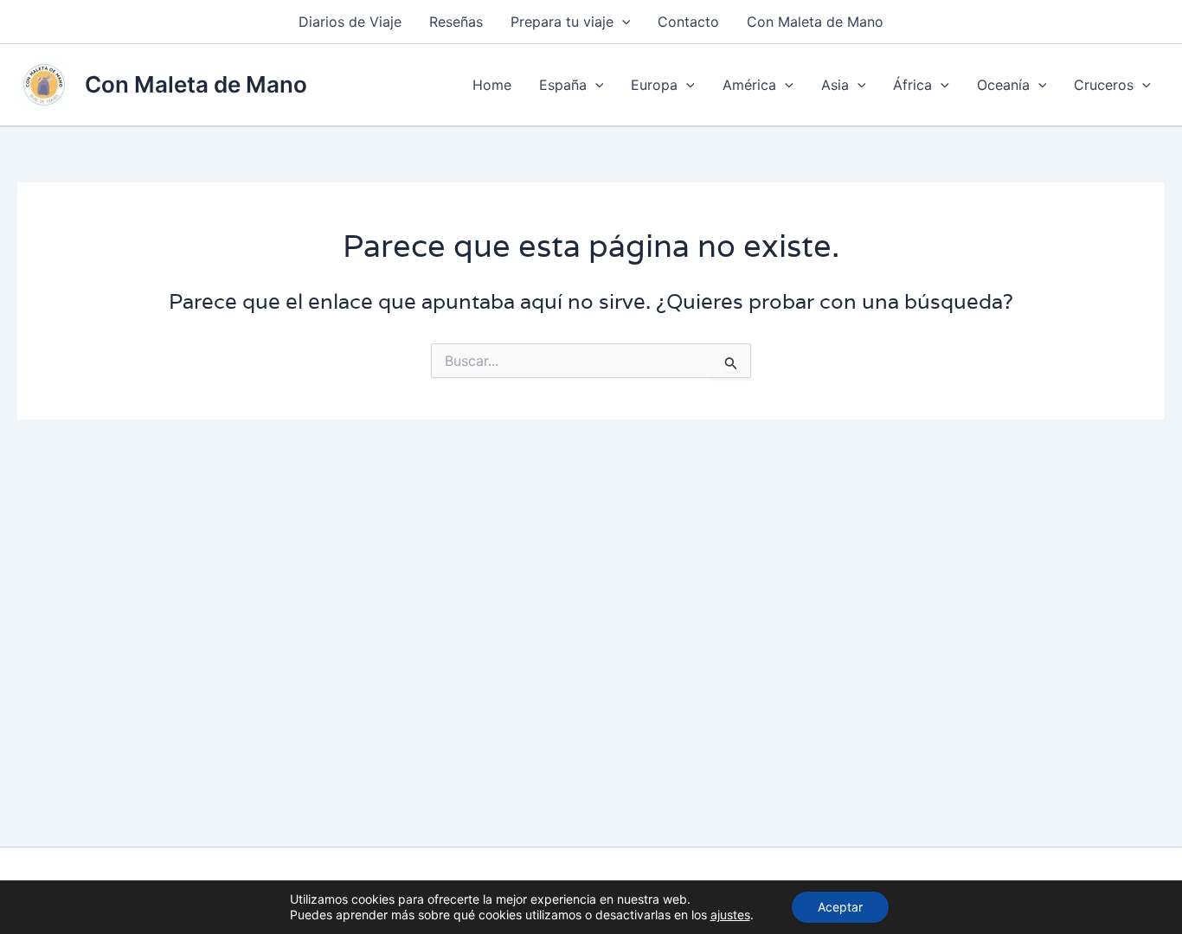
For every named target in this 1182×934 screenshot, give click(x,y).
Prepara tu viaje (562, 21)
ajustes (730, 914)
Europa (654, 84)
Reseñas (456, 21)
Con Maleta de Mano (815, 21)
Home (491, 84)
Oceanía (1003, 84)
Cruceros (1104, 84)
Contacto (688, 21)
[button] (622, 21)
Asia (835, 84)
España (563, 84)
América (749, 84)
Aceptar (840, 906)
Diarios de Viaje (350, 21)
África (912, 84)
